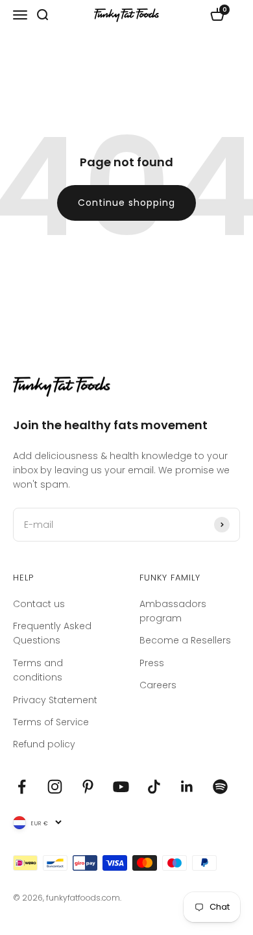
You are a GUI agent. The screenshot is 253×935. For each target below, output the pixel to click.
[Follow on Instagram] (55, 786)
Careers (157, 685)
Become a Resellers (185, 640)
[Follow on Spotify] (220, 786)
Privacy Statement (55, 699)
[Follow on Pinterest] (88, 786)
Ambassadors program (172, 611)
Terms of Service (51, 722)
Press (151, 662)
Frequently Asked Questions (52, 633)
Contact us (39, 603)
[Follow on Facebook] (21, 786)
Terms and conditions (38, 670)
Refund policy (44, 744)
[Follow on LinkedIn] (187, 786)
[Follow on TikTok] (154, 786)
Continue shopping (126, 202)
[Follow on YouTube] (121, 786)
